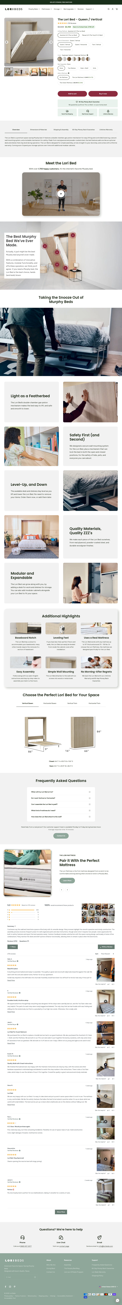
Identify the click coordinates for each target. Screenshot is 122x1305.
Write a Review (108, 947)
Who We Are (50, 1265)
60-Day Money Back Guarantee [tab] (83, 130)
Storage (57, 9)
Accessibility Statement (65, 1296)
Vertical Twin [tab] (72, 703)
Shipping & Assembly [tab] (61, 130)
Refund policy (32, 1296)
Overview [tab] (16, 130)
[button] (67, 23)
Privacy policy (8, 1296)
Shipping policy (43, 1296)
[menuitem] (8, 71)
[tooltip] (15, 926)
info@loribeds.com (106, 1246)
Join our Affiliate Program (73, 1272)
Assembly (67, 1265)
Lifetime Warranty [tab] (106, 130)
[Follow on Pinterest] (14, 1286)
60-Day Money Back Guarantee (103, 1268)
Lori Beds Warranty (99, 1272)
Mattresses (46, 9)
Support (89, 9)
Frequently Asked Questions (102, 1265)
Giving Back (50, 1268)
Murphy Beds (33, 9)
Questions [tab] (24, 941)
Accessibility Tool (10, 1298)
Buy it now (103, 94)
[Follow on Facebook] (5, 1286)
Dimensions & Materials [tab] (38, 130)
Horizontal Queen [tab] (49, 703)
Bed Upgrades (69, 9)
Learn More (67, 881)
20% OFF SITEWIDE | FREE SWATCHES (61, 2)
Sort (97, 954)
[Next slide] (51, 42)
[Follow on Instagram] (10, 1286)
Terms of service (20, 1296)
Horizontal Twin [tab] (94, 703)
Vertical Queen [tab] (27, 703)
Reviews (81, 9)
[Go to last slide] (6, 42)
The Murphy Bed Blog (71, 1268)
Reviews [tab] (12, 941)
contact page (64, 1246)
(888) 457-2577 (26, 1246)
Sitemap (52, 1296)
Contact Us (61, 836)
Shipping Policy (97, 1276)
